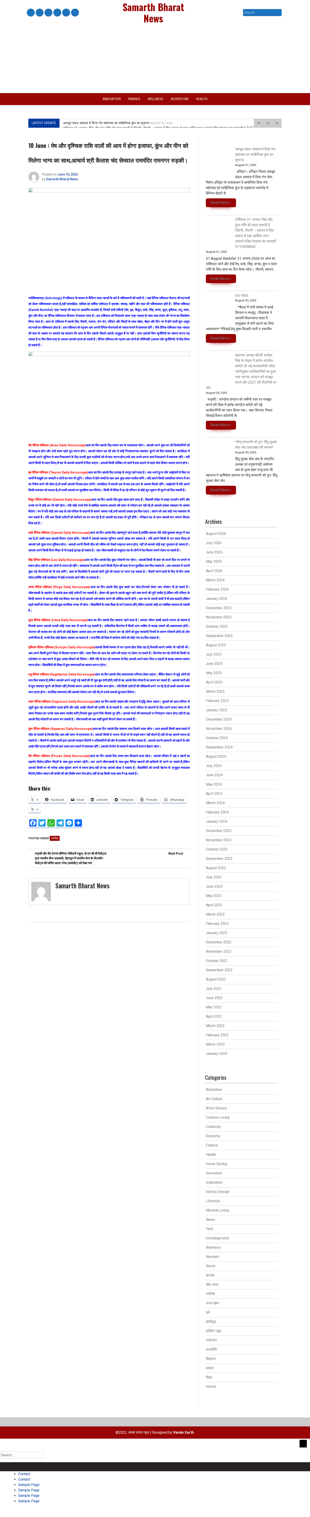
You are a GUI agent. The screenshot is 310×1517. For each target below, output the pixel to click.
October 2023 (217, 849)
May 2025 (214, 673)
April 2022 (214, 1016)
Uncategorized (217, 1238)
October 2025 (217, 626)
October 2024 (217, 738)
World (210, 1266)
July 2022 (213, 988)
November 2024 (218, 728)
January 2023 (216, 933)
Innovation (112, 99)
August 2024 (216, 756)
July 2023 (213, 877)
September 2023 (219, 858)
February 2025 (217, 701)
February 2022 (217, 1035)
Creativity (213, 1127)
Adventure (180, 99)
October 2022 (217, 961)
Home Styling (216, 1164)
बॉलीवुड (211, 1322)
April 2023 (214, 905)
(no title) (241, 295)
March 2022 (215, 1026)
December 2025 (218, 608)
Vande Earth (183, 1432)
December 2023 (218, 831)
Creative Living (217, 1117)
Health (201, 99)
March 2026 (215, 580)
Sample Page (48, 13)
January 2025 (216, 710)
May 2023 (214, 896)
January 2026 (216, 598)
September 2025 (219, 636)
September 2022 (219, 970)
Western (212, 1257)
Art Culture (214, 1099)
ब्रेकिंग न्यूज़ (213, 1331)
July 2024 (213, 766)
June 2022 (214, 998)
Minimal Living (217, 1210)
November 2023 (218, 840)
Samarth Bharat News (62, 179)
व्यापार (210, 1368)
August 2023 (216, 868)
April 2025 (214, 682)
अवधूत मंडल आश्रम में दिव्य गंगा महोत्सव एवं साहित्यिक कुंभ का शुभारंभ (117, 123)
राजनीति (211, 1349)
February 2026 (217, 589)
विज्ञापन (211, 1359)
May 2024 (214, 784)
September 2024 (219, 747)
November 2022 (218, 951)
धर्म (208, 1312)
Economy (213, 1136)
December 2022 (218, 942)
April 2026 (214, 571)
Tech (209, 1229)
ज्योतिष (54, 838)
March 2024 (215, 803)
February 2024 (217, 812)
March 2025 (215, 691)
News (210, 1219)
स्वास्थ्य (211, 1387)
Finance (134, 99)
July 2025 (213, 654)
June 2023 (214, 886)
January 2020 (216, 1053)
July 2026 (213, 543)
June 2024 (214, 775)
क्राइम (210, 1275)
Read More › (220, 202)
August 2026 (216, 533)
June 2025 (214, 663)
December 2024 (218, 719)
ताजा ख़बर (212, 1303)
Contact (30, 13)
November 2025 (218, 617)
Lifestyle (213, 1201)
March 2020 (215, 1044)
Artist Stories (216, 1108)
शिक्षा (209, 1377)
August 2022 (216, 979)
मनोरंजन (211, 1340)
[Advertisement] (155, 59)
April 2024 (214, 793)
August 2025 (216, 645)
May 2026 (214, 561)
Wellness (155, 99)
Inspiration (214, 1182)
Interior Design (217, 1192)
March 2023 (215, 914)
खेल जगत (212, 1284)
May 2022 (214, 1007)
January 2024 (216, 821)
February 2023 (217, 923)
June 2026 (214, 552)
